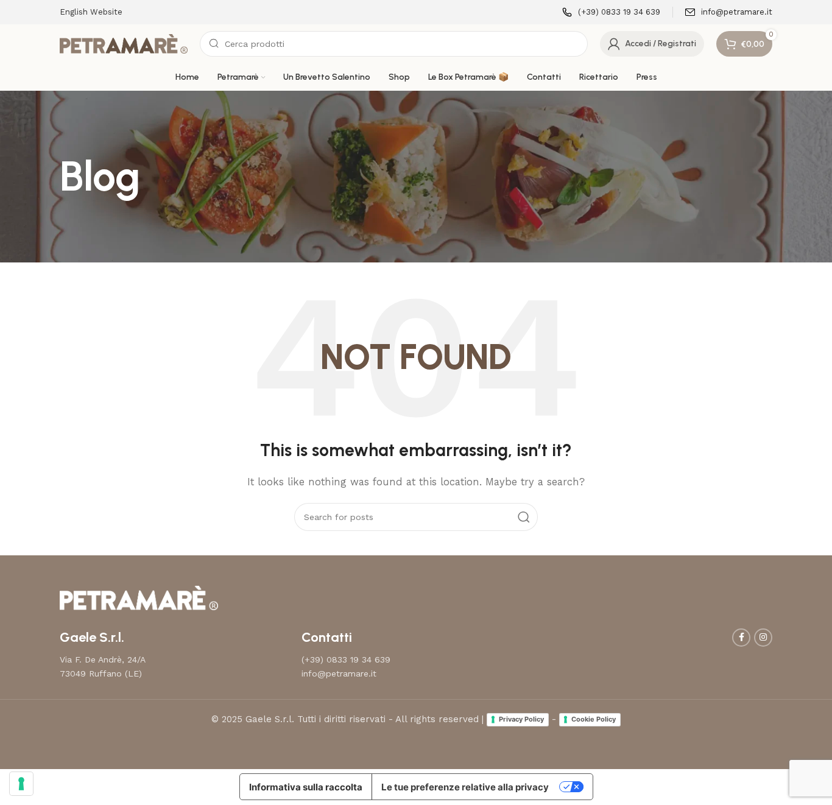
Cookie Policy (593, 719)
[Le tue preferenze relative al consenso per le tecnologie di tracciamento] (21, 783)
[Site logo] (124, 43)
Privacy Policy (521, 719)
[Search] (524, 517)
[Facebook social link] (741, 637)
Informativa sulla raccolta (305, 787)
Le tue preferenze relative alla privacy (465, 787)
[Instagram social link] (763, 637)
